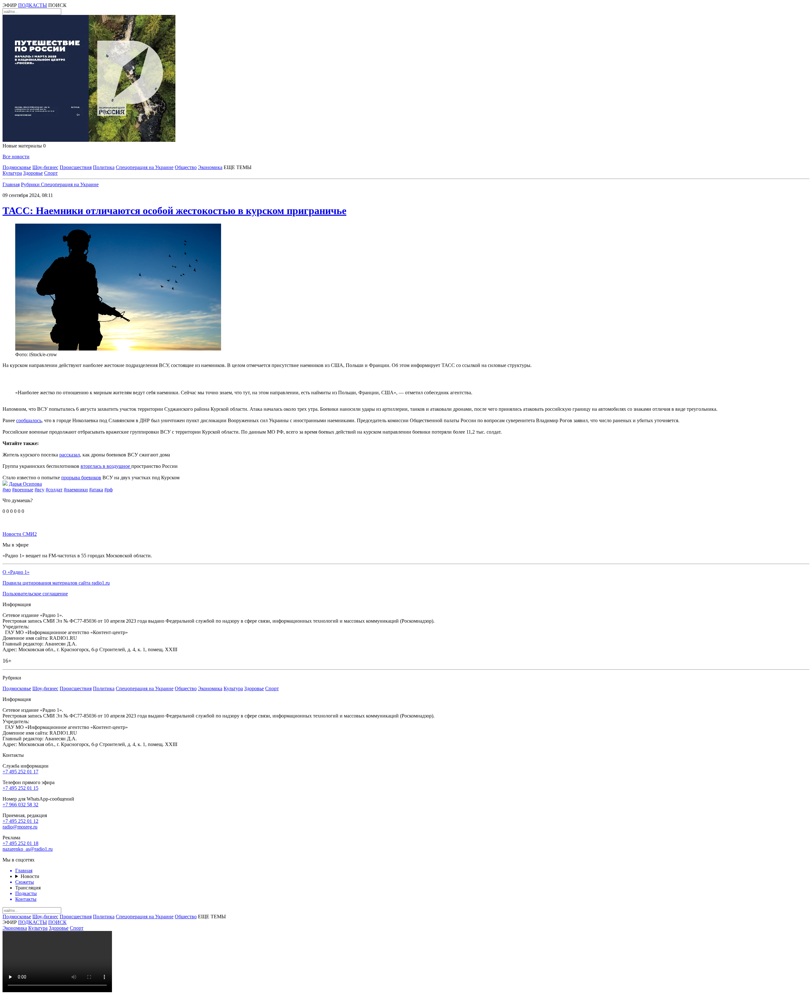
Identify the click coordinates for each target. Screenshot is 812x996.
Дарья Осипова (25, 484)
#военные (22, 489)
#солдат (54, 489)
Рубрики (31, 184)
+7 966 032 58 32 (20, 804)
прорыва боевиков (81, 477)
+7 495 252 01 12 (20, 821)
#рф (108, 489)
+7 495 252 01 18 (20, 843)
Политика (104, 167)
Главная (11, 184)
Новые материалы (24, 145)
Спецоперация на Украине (145, 167)
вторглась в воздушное (106, 466)
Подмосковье (17, 167)
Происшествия (76, 167)
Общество (186, 167)
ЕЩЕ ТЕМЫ (238, 167)
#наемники (76, 489)
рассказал (69, 454)
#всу (39, 489)
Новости (30, 876)
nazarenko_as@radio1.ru (28, 849)
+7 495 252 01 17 (20, 771)
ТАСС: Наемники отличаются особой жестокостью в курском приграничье (174, 210)
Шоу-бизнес (45, 167)
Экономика (210, 167)
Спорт (51, 173)
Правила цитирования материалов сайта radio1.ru (56, 583)
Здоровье (33, 173)
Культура (12, 173)
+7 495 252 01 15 (20, 788)
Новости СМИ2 (20, 534)
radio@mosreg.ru (20, 826)
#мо (7, 489)
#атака (96, 489)
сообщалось (29, 420)
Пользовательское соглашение (35, 593)
